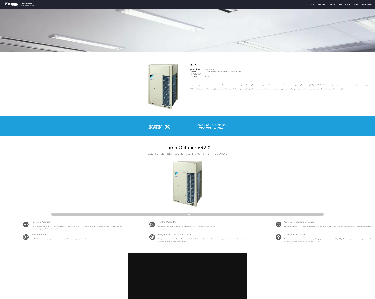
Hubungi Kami (367, 4)
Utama (311, 4)
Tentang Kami (322, 4)
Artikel (356, 4)
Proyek (332, 4)
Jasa (340, 4)
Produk (347, 4)
